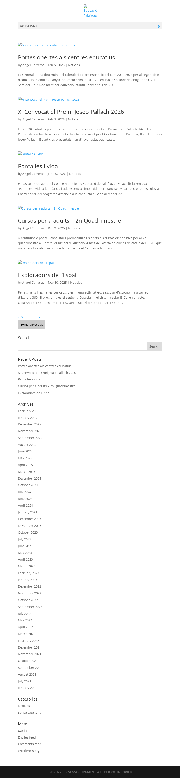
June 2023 (25, 546)
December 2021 (29, 647)
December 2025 (29, 424)
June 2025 (25, 451)
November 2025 (29, 431)
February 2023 (28, 573)
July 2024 (24, 492)
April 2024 (25, 505)
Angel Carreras (33, 65)
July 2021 (24, 681)
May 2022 (25, 620)
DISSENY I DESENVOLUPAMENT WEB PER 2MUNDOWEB (90, 772)
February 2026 (28, 411)
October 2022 (28, 600)
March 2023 (26, 566)
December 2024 (29, 478)
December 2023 (29, 519)
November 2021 (29, 654)
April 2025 (25, 465)
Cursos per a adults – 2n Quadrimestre (69, 220)
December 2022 (29, 586)
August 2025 (27, 445)
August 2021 (27, 674)
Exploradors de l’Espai (47, 275)
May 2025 (25, 458)
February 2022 (28, 640)
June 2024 (25, 499)
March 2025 (26, 472)
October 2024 (28, 485)
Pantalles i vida (38, 166)
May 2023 (25, 552)
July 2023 (24, 539)
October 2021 (28, 661)
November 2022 (29, 593)
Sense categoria (29, 712)
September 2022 (30, 607)
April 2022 (25, 627)
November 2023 (29, 525)
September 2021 (30, 667)
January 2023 (27, 580)
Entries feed (27, 737)
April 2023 (25, 559)
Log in (22, 730)
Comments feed (29, 744)
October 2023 (28, 532)
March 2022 (26, 634)
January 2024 (27, 512)
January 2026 (27, 418)
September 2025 (30, 438)
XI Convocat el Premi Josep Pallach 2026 (71, 112)
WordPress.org (29, 751)
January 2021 (27, 688)
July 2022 (24, 613)
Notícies (74, 65)
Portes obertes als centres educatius (66, 57)
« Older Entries (29, 317)
